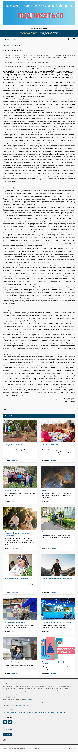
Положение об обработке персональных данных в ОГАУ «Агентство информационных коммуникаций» (35, 712)
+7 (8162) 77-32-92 (24, 697)
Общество (6, 45)
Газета (15, 39)
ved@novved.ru (30, 699)
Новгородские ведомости (21, 705)
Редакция (72, 748)
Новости (6, 39)
